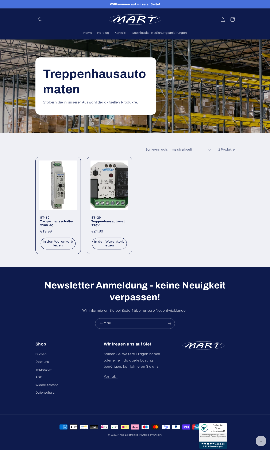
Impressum (43, 369)
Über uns (42, 361)
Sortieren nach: (156, 149)
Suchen (41, 354)
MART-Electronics (127, 435)
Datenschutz (45, 392)
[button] (40, 19)
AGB (38, 377)
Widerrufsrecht (46, 385)
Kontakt (110, 376)
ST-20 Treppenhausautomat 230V (108, 221)
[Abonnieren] (170, 323)
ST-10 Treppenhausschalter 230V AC (56, 221)
